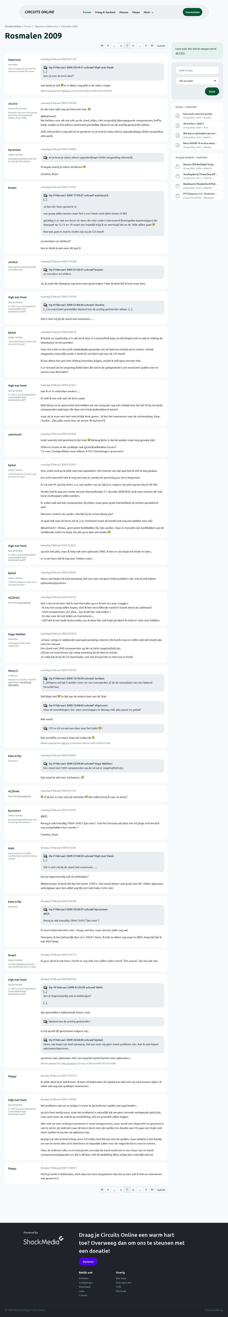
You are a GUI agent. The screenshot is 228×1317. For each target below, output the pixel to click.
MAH (11, 848)
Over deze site (123, 1282)
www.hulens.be (24, 602)
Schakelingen (86, 1282)
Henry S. (13, 670)
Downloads (85, 1286)
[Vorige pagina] (108, 45)
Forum (87, 12)
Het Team (121, 1278)
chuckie (13, 103)
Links (81, 1290)
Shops (136, 12)
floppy (12, 1076)
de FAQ (180, 53)
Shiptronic (14, 59)
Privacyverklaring (214, 1309)
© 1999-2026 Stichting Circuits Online (25, 1309)
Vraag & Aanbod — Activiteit (191, 157)
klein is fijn (14, 756)
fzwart (12, 955)
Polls (118, 1286)
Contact (83, 1295)
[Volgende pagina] (146, 45)
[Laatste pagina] (152, 45)
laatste (161, 45)
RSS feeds (121, 1290)
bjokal (12, 332)
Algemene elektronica (46, 26)
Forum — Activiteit (186, 106)
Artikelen (84, 1278)
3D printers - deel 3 (193, 123)
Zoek (212, 91)
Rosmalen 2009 (69, 26)
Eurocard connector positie (197, 113)
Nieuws (123, 12)
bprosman (14, 149)
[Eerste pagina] (102, 45)
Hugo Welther (17, 634)
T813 (105, 484)
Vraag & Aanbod (105, 12)
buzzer (12, 187)
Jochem (13, 262)
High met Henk (17, 297)
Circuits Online (13, 26)
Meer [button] (147, 12)
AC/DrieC (14, 597)
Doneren (88, 1261)
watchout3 (15, 434)
